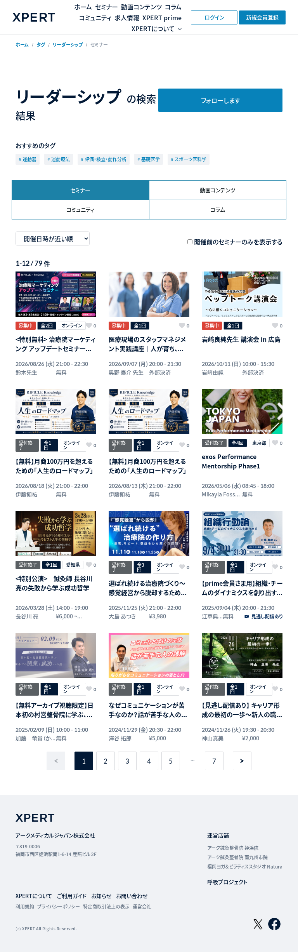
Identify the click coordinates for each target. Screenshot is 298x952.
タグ (40, 44)
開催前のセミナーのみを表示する (238, 241)
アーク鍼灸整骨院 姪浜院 (232, 847)
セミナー (106, 6)
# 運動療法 (58, 159)
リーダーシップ (68, 44)
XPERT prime (162, 17)
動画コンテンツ (141, 6)
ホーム (83, 6)
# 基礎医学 (148, 159)
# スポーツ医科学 (188, 159)
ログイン (214, 17)
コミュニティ (95, 17)
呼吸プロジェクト (227, 882)
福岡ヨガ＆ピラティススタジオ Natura (244, 866)
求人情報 (126, 17)
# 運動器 (27, 159)
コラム (173, 6)
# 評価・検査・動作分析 (103, 159)
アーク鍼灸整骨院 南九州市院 (237, 857)
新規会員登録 (262, 17)
